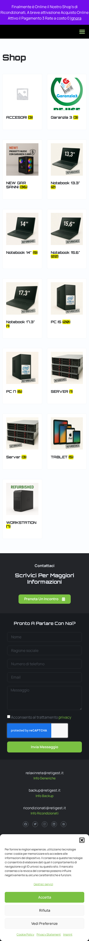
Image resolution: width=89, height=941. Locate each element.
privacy (65, 717)
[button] (82, 840)
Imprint (67, 934)
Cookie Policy (25, 934)
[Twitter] (35, 824)
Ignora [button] (75, 18)
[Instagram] (44, 824)
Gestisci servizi (43, 884)
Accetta (44, 897)
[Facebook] (25, 824)
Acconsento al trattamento (41, 717)
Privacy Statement (49, 934)
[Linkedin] (54, 824)
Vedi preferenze (44, 923)
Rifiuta (44, 910)
